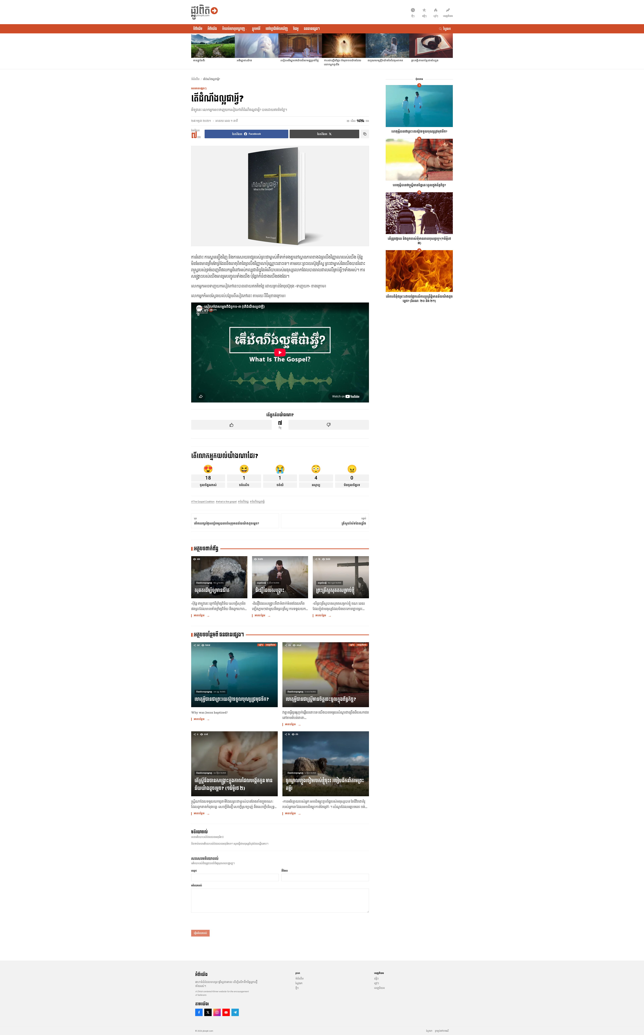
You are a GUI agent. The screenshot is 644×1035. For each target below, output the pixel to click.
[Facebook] (199, 1012)
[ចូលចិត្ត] (231, 425)
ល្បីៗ (376, 978)
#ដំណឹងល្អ (243, 501)
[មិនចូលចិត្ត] (328, 425)
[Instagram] (217, 1012)
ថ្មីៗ (297, 988)
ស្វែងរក (298, 983)
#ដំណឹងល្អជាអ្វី (257, 501)
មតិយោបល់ (196, 885)
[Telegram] (235, 1012)
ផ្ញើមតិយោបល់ (200, 933)
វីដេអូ (296, 29)
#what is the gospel (226, 501)
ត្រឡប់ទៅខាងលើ (442, 1031)
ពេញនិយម (379, 988)
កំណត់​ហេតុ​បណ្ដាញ (234, 29)
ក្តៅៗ (376, 983)
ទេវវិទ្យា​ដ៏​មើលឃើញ (277, 29)
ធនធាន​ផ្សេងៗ (312, 29)
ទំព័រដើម (197, 29)
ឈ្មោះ (194, 870)
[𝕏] (208, 1012)
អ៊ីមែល (284, 870)
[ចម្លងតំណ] (365, 134)
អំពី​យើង (212, 29)
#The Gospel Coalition (202, 501)
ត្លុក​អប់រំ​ (256, 29)
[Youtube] (226, 1012)
